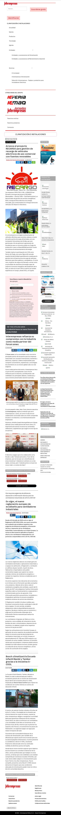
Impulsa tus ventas (45, 467)
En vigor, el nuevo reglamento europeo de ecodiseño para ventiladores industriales (47, 404)
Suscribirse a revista (40, 793)
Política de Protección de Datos (21, 316)
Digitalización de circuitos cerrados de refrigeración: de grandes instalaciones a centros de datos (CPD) (47, 415)
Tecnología (12, 41)
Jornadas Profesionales (46, 465)
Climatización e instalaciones (18, 23)
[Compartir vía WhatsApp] (33, 162)
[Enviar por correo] (17, 162)
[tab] (30, 50)
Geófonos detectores (46, 226)
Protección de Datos (40, 798)
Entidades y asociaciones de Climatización (25, 55)
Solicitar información (11, 476)
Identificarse (38, 786)
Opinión (11, 32)
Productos (12, 36)
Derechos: (14, 310)
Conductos (45, 266)
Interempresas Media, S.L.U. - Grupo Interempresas (33, 813)
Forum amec (10, 354)
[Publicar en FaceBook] (21, 162)
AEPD (28, 315)
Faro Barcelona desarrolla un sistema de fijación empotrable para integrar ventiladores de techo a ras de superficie (47, 380)
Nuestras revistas (12, 118)
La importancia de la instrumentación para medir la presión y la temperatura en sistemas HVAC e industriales (46, 392)
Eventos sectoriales (45, 472)
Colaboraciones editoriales (42, 803)
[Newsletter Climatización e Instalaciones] (47, 285)
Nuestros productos (13, 123)
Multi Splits (46, 253)
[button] (21, 50)
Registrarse (38, 788)
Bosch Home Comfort (21, 682)
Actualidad (12, 27)
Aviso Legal (23, 299)
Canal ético (12, 798)
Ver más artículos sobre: (16, 327)
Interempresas (11, 411)
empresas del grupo (19, 309)
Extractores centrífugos (46, 196)
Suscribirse (48, 301)
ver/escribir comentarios (22, 486)
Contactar (10, 127)
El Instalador (15, 73)
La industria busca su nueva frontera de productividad (21, 330)
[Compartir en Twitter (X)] (25, 162)
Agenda (11, 45)
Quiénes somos (13, 803)
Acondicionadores (48, 240)
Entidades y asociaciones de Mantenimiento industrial (28, 59)
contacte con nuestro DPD (25, 313)
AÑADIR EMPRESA (11, 808)
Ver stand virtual (22, 476)
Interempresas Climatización (21, 77)
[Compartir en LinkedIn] (29, 162)
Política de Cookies (40, 801)
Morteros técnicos (45, 211)
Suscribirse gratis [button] (38, 9)
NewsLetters (38, 790)
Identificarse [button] (13, 18)
